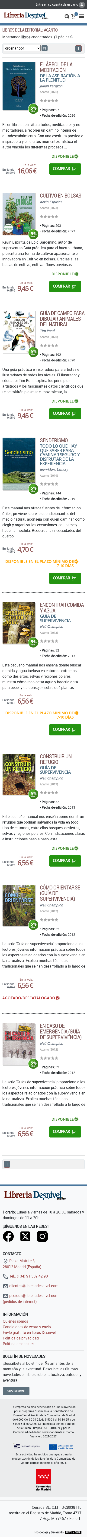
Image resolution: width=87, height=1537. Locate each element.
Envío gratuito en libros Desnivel (29, 1332)
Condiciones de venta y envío (27, 1326)
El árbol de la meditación (56, 67)
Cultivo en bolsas (60, 195)
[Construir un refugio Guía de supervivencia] (18, 774)
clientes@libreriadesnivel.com (33, 1285)
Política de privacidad (21, 1338)
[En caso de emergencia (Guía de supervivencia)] (18, 1044)
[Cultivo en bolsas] (18, 214)
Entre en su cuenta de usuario (57, 4)
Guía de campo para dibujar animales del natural (62, 318)
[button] (66, 15)
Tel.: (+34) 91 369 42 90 (28, 1276)
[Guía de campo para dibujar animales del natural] (18, 331)
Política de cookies (18, 1343)
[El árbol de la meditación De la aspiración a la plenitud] (18, 85)
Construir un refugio (56, 759)
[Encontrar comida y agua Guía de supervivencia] (18, 623)
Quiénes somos (15, 1321)
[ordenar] (45, 48)
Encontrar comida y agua (62, 607)
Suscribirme (16, 1391)
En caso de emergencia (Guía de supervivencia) (60, 1031)
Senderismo (54, 440)
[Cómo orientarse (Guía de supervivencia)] (18, 905)
